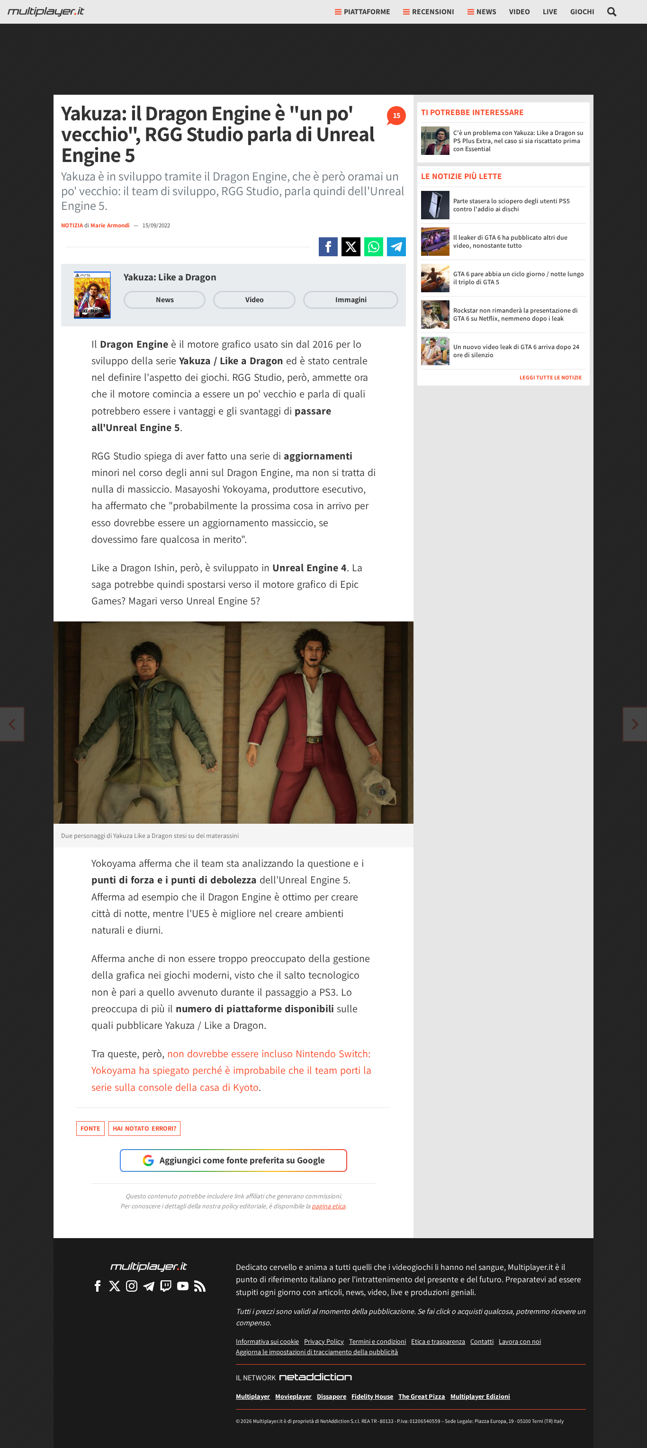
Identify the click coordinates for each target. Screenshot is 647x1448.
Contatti (482, 1341)
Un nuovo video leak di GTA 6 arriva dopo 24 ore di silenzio (516, 350)
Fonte (90, 1128)
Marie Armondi (110, 225)
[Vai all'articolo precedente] (635, 724)
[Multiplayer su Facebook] (97, 1286)
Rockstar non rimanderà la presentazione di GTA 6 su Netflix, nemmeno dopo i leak (515, 314)
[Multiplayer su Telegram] (148, 1286)
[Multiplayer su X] (114, 1286)
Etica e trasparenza (438, 1341)
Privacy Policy (324, 1341)
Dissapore (331, 1396)
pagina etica (328, 1206)
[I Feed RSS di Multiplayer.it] (200, 1286)
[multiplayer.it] (148, 1266)
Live (550, 12)
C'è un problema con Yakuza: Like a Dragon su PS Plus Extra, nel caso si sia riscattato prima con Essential (518, 140)
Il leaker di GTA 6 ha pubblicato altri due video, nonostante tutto (510, 241)
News (165, 300)
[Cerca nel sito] (612, 12)
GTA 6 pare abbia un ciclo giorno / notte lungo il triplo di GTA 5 (518, 278)
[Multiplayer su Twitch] (165, 1286)
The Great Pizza (421, 1396)
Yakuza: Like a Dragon (170, 276)
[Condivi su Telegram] (396, 246)
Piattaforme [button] (367, 12)
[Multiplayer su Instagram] (131, 1286)
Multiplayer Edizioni (480, 1396)
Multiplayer (253, 1396)
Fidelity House (372, 1396)
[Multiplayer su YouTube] (183, 1286)
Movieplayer (293, 1396)
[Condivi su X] (350, 246)
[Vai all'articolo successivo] (12, 724)
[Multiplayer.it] (46, 12)
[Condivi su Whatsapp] (373, 246)
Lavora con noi (520, 1341)
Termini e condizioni (377, 1341)
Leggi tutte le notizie (551, 377)
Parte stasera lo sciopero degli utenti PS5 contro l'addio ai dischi (511, 205)
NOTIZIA (72, 225)
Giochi (582, 12)
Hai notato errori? (144, 1128)
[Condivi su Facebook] (328, 246)
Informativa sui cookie (267, 1341)
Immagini (351, 300)
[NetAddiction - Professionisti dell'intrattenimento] (315, 1378)
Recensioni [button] (433, 12)
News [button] (486, 12)
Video (519, 12)
